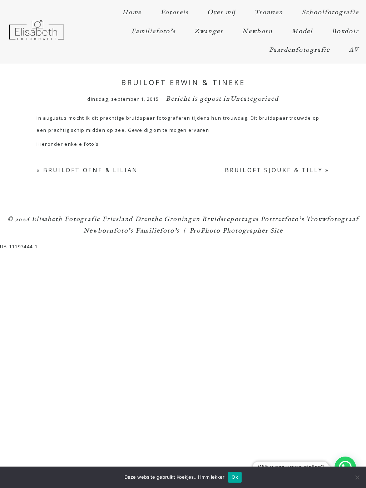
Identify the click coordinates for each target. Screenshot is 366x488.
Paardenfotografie (299, 50)
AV (354, 50)
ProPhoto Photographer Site (236, 231)
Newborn (257, 32)
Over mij (221, 13)
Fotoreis (174, 13)
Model (302, 32)
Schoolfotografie (330, 13)
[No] (357, 477)
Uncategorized (254, 99)
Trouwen (268, 13)
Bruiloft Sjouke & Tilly (274, 170)
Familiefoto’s (153, 32)
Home (132, 13)
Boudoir (345, 32)
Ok (235, 477)
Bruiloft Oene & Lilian (90, 170)
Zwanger (208, 32)
